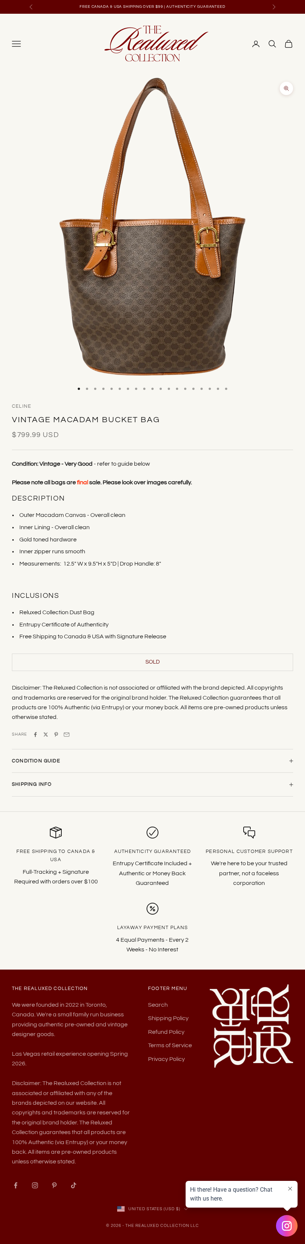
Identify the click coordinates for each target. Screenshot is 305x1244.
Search (158, 1005)
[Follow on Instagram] (35, 1185)
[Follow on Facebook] (15, 1185)
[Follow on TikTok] (73, 1185)
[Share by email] (67, 734)
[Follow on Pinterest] (54, 1185)
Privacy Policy (166, 1059)
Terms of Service (170, 1045)
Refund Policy (166, 1032)
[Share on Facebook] (35, 734)
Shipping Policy (168, 1018)
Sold (152, 662)
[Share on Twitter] (46, 734)
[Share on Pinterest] (56, 734)
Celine (21, 406)
